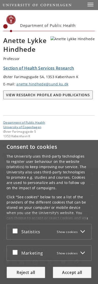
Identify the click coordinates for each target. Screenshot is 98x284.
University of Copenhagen (22, 127)
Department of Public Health (24, 122)
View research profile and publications (48, 94)
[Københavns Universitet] (9, 23)
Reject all (26, 272)
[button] (90, 4)
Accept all (72, 272)
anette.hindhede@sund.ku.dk (42, 84)
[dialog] (49, 212)
